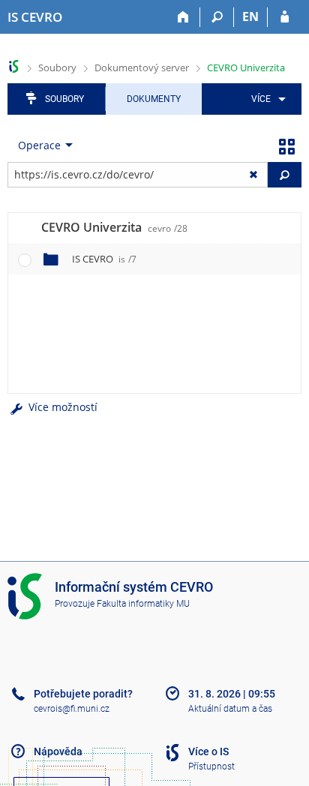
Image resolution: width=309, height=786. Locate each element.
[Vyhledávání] (217, 17)
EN (250, 16)
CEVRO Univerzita (246, 67)
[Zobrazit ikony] (287, 145)
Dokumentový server (141, 67)
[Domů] (183, 17)
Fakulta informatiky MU (143, 603)
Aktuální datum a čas (230, 709)
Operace (39, 145)
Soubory (57, 67)
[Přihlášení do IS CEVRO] (285, 17)
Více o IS (208, 752)
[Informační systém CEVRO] (14, 66)
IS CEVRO (104, 259)
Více (261, 99)
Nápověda (58, 752)
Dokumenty (154, 99)
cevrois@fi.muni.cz (72, 709)
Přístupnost (211, 766)
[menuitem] (266, 99)
